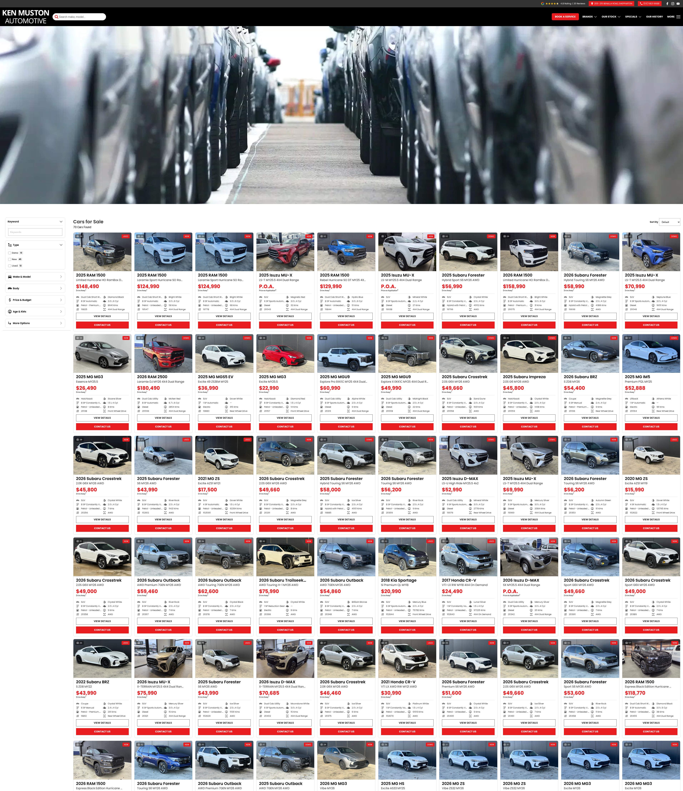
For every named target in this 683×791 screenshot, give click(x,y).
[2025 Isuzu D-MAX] (468, 455)
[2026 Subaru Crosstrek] (102, 455)
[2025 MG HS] (407, 760)
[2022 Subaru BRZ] (102, 658)
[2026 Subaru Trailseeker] (285, 557)
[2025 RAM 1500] (102, 252)
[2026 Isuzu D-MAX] (529, 557)
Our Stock (609, 16)
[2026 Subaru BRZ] (590, 353)
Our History (654, 16)
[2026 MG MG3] (346, 760)
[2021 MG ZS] (224, 455)
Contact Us (102, 325)
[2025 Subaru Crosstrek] (468, 353)
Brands (587, 16)
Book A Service (565, 16)
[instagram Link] (673, 3)
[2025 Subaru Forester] (468, 252)
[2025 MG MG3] (102, 353)
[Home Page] (26, 16)
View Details (102, 316)
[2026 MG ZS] (468, 760)
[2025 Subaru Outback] (285, 760)
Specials (631, 16)
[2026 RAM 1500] (529, 252)
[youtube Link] (678, 3)
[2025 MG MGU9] (346, 353)
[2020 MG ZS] (651, 455)
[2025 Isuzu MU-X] (285, 252)
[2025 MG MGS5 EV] (224, 353)
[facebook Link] (667, 3)
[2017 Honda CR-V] (468, 557)
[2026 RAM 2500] (163, 353)
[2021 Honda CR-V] (407, 658)
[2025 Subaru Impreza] (529, 353)
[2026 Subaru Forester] (590, 252)
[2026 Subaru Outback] (163, 557)
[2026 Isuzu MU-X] (163, 658)
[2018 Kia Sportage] (407, 557)
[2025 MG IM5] (651, 353)
